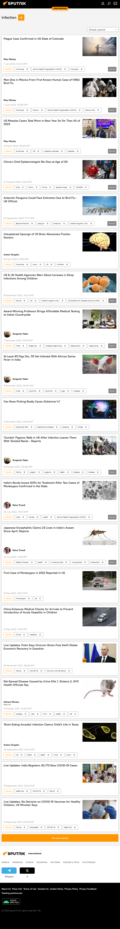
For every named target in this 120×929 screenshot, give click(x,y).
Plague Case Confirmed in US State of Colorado (34, 38)
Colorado (74, 69)
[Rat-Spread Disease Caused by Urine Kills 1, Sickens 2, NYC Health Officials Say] (99, 689)
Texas (29, 755)
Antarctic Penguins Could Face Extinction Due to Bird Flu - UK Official (40, 199)
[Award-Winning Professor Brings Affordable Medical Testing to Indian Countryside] (99, 319)
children (60, 264)
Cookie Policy (56, 888)
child (56, 755)
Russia (29, 862)
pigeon (33, 472)
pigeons (48, 472)
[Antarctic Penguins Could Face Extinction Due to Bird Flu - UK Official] (99, 205)
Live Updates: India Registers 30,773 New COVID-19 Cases (40, 765)
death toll (20, 791)
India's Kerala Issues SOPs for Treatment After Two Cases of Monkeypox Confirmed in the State (41, 484)
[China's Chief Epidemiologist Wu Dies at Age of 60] (99, 169)
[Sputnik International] (15, 6)
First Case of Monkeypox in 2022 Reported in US (34, 573)
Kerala (31, 517)
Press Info (17, 888)
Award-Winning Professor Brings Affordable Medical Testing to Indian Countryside (42, 313)
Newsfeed (34, 827)
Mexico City (90, 110)
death (62, 472)
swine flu (32, 391)
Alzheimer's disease (45, 427)
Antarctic (57, 223)
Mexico (36, 110)
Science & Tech (22, 427)
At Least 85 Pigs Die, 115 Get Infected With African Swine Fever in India (39, 358)
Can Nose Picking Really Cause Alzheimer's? (32, 401)
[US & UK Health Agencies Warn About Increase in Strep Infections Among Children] (99, 282)
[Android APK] (11, 901)
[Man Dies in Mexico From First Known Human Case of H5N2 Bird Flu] (99, 87)
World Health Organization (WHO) (47, 69)
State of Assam (22, 562)
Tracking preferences (12, 893)
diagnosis (33, 346)
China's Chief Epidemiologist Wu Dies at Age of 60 (36, 162)
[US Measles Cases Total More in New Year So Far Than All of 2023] (99, 128)
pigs (63, 391)
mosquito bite (57, 562)
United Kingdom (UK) (79, 223)
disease (77, 391)
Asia (18, 187)
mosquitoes (77, 562)
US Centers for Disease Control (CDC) (84, 300)
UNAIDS (79, 187)
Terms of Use (29, 888)
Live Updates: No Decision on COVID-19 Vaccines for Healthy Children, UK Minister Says (42, 803)
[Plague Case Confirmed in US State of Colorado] (99, 46)
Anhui (30, 187)
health (45, 517)
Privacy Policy (71, 888)
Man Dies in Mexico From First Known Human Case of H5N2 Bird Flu (42, 81)
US (34, 151)
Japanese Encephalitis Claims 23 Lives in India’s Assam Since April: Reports (39, 529)
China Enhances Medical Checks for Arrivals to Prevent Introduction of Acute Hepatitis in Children (38, 610)
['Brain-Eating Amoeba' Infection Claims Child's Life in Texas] (99, 732)
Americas (20, 69)
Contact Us (43, 888)
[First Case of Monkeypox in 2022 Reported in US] (99, 580)
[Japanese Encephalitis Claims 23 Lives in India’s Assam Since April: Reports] (99, 535)
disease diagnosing (54, 346)
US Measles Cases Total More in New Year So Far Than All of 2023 (42, 122)
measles (71, 151)
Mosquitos (95, 562)
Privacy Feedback (88, 888)
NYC (45, 714)
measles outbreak (51, 151)
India (18, 346)
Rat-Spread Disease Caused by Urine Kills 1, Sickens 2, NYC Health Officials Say (41, 683)
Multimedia (88, 862)
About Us (6, 888)
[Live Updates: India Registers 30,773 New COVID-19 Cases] (99, 773)
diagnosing (93, 346)
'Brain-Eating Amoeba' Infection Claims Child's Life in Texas (41, 724)
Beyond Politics (22, 223)
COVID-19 (34, 671)
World (18, 300)
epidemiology (61, 187)
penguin (41, 223)
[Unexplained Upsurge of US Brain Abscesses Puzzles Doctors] (99, 241)
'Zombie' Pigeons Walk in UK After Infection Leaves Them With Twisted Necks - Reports (40, 439)
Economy (42, 862)
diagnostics (75, 346)
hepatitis (33, 634)
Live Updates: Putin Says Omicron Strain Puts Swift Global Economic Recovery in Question (40, 646)
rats (32, 714)
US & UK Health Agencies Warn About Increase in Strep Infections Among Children (39, 276)
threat (80, 427)
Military (55, 862)
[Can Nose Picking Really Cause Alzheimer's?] (99, 409)
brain (35, 264)
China (44, 187)
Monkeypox (21, 598)
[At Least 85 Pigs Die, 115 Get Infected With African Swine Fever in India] (99, 364)
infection (9, 17)
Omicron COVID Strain (56, 671)
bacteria (65, 427)
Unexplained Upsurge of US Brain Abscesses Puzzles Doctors (37, 235)
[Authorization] (103, 3)
